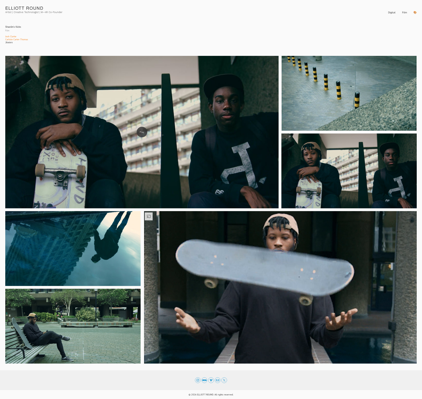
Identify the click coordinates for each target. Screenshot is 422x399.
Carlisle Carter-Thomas (16, 39)
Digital (391, 12)
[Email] (217, 380)
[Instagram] (198, 380)
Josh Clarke (10, 36)
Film (404, 12)
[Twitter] (224, 380)
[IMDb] (204, 380)
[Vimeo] (211, 380)
